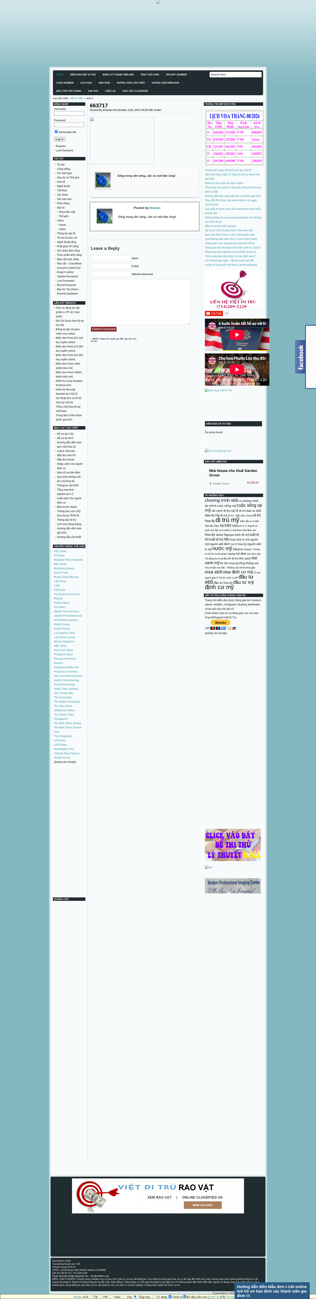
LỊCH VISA (86, 82)
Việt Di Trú (76, 98)
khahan (155, 208)
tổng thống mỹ (249, 563)
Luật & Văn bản (66, 451)
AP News (59, 555)
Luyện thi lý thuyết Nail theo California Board (231, 264)
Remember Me (67, 132)
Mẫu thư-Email (65, 459)
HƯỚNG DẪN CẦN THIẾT (131, 82)
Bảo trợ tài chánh (67, 506)
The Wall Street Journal (67, 723)
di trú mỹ (227, 519)
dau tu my (212, 515)
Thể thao (62, 190)
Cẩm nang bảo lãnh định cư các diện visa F (230, 256)
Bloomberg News (64, 568)
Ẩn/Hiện (231, 1297)
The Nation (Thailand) (67, 701)
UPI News (60, 740)
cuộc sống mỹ (226, 505)
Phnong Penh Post (65, 658)
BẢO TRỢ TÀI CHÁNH (68, 91)
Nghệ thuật (63, 186)
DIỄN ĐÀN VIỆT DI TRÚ (83, 74)
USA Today (60, 744)
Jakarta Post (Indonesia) (68, 615)
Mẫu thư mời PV (66, 455)
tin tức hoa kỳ (229, 563)
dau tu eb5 (254, 510)
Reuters (58, 663)
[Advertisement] (129, 33)
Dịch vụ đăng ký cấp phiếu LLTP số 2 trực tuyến (68, 312)
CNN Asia (59, 589)
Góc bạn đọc (64, 199)
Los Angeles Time (64, 632)
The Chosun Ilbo (63, 693)
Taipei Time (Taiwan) (66, 688)
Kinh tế (61, 181)
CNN (57, 585)
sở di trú (233, 558)
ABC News (60, 551)
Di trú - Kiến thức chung (240, 515)
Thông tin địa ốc (66, 233)
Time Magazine (63, 736)
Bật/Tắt (214, 1297)
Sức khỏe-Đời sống (68, 250)
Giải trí (60, 207)
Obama (238, 549)
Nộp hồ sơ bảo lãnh (68, 472)
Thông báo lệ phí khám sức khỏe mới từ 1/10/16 (233, 247)
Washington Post (64, 749)
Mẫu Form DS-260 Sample (220, 226)
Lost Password (64, 150)
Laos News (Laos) (64, 637)
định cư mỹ (219, 587)
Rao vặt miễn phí (216, 461)
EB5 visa (231, 525)
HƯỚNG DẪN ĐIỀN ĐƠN (165, 82)
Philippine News (63, 654)
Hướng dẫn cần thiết (69, 537)
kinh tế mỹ (242, 534)
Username (60, 109)
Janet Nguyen (225, 534)
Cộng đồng (63, 168)
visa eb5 (213, 571)
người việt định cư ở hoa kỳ (228, 544)
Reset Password (66, 285)
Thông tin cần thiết (67, 485)
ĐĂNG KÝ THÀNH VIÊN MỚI (118, 74)
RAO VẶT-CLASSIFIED (135, 91)
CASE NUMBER (65, 82)
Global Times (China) (66, 611)
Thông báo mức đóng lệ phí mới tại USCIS (229, 243)
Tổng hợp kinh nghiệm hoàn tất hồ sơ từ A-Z (230, 251)
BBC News (60, 564)
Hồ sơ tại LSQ (65, 433)
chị (240, 501)
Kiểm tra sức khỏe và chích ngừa (224, 183)
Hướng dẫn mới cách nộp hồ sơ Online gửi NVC (233, 196)
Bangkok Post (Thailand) (68, 559)
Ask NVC (93, 91)
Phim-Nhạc (63, 203)
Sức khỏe (62, 194)
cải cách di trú (220, 510)
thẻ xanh (245, 558)
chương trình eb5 (221, 500)
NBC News (60, 645)
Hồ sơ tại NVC (65, 438)
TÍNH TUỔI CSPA (149, 74)
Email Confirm (65, 272)
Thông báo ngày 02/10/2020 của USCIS (228, 170)
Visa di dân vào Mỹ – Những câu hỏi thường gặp (230, 567)
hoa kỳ (210, 534)
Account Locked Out (68, 267)
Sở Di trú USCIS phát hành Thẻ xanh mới (229, 230)
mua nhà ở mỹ (239, 539)
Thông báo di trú (66, 519)
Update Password (67, 276)
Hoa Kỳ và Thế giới (68, 177)
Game (62, 224)
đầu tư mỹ (243, 582)
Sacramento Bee (64, 667)
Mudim (78, 1297)
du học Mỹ (217, 525)
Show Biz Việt (67, 211)
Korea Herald (62, 628)
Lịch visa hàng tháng (69, 524)
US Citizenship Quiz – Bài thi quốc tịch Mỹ (229, 260)
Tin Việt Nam (64, 173)
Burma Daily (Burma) (66, 577)
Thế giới (64, 216)
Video (60, 220)
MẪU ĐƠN (104, 82)
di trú (223, 515)
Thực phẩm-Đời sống (69, 254)
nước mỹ (222, 548)
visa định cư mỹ (238, 572)
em (240, 526)
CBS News (60, 581)
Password (60, 120)
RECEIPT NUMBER (176, 74)
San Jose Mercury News (68, 675)
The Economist (62, 697)
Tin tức (61, 164)
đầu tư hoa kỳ (223, 582)
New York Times (63, 650)
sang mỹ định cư (239, 553)
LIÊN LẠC (110, 91)
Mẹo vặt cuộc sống (68, 259)
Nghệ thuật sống (66, 242)
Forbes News (61, 602)
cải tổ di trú (238, 510)
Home (59, 74)
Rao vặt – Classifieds (69, 263)
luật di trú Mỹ (219, 539)
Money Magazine (64, 641)
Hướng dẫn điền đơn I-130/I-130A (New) (233, 239)
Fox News (60, 607)
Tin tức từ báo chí (67, 237)
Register (61, 146)
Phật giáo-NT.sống (68, 246)
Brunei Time (61, 572)
